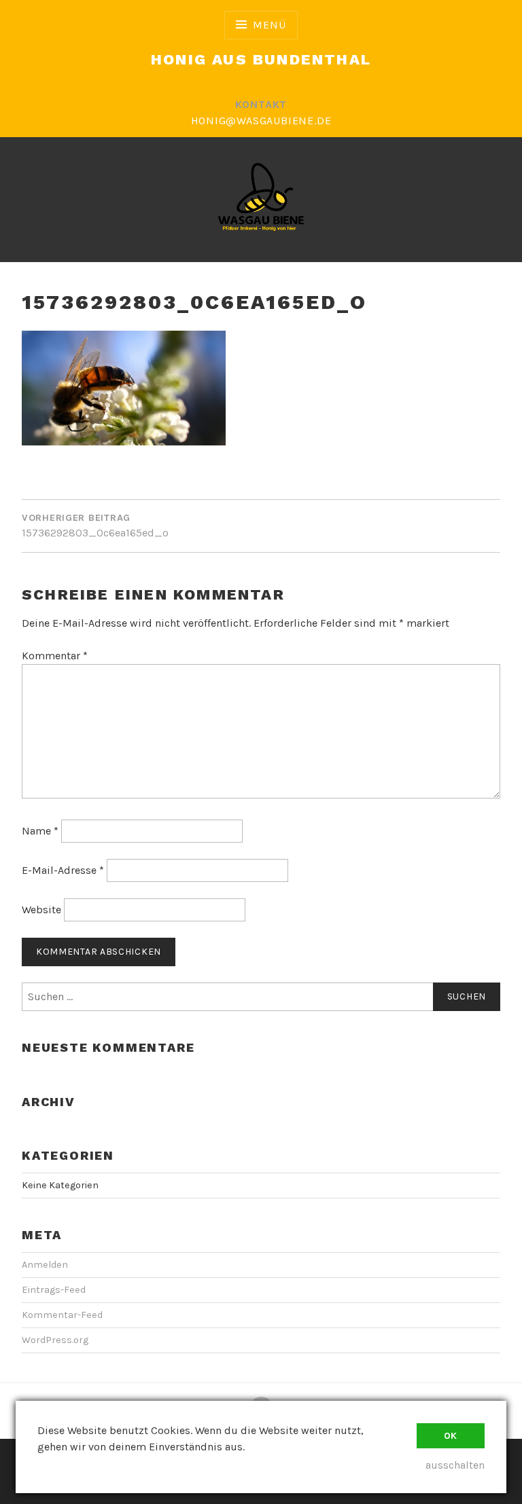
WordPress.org (55, 1340)
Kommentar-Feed (62, 1315)
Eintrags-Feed (54, 1290)
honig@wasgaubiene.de (261, 120)
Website (41, 909)
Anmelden (45, 1264)
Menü (269, 24)
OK (450, 1436)
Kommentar (55, 655)
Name (40, 830)
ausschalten (455, 1465)
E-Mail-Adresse (63, 870)
